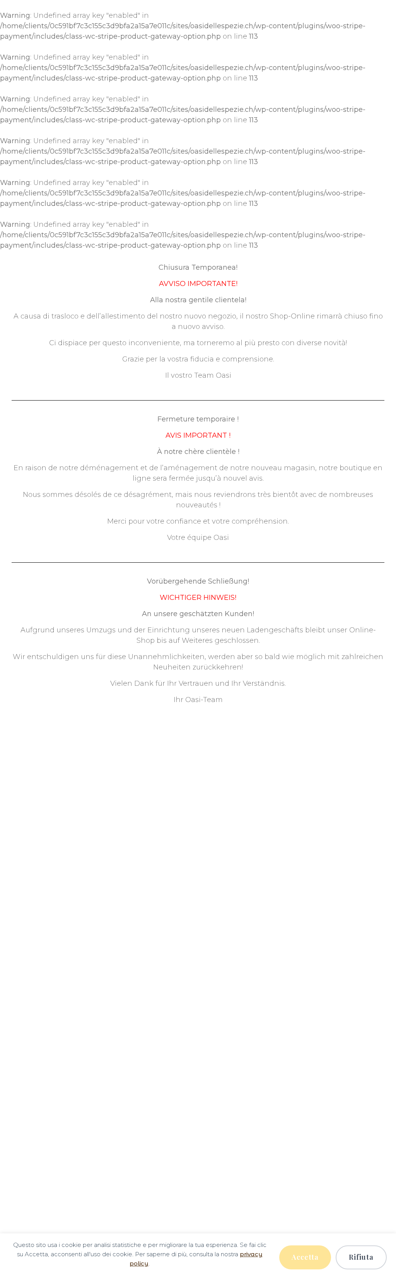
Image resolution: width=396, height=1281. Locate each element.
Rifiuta (361, 1257)
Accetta (305, 1257)
